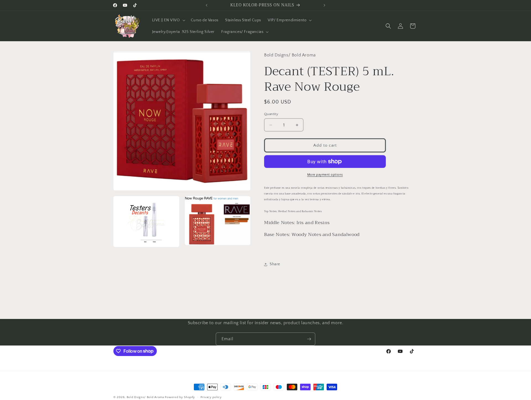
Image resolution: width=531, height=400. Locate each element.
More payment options (325, 174)
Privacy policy (211, 397)
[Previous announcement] (207, 5)
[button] (168, 20)
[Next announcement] (324, 5)
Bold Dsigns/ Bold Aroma (145, 397)
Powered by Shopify (180, 397)
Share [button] (275, 264)
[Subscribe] (309, 339)
